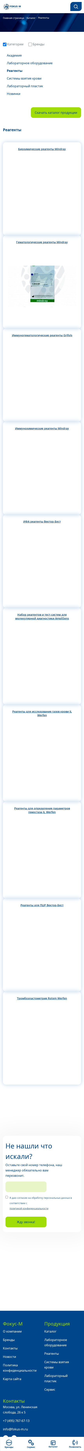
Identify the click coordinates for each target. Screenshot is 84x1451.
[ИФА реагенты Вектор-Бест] (42, 565)
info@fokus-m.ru (15, 1429)
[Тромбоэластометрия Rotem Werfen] (42, 1042)
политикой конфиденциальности (29, 1208)
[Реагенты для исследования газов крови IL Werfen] (42, 759)
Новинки (13, 94)
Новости (9, 1357)
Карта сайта (12, 1379)
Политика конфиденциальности (20, 1368)
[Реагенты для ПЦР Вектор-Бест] (42, 949)
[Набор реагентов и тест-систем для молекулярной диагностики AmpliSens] (42, 662)
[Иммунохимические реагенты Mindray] (42, 472)
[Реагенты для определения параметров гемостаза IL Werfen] (42, 856)
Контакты (10, 1348)
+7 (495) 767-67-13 (16, 1421)
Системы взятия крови (24, 78)
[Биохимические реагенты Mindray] (42, 193)
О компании (12, 1331)
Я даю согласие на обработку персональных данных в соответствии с (41, 1203)
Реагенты (14, 71)
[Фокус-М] (15, 7)
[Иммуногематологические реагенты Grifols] (42, 379)
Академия (14, 55)
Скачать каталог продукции (56, 112)
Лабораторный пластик (25, 86)
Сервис (49, 1389)
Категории (14, 44)
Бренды (38, 44)
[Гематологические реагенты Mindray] (42, 286)
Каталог (50, 1331)
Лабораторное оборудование (30, 63)
